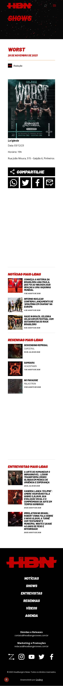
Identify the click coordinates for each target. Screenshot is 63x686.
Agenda (31, 615)
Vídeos (31, 608)
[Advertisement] (31, 235)
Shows (31, 586)
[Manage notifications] (6, 679)
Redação (17, 65)
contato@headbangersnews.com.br (31, 635)
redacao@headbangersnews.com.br (31, 646)
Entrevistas (31, 593)
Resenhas (31, 600)
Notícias (31, 578)
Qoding (39, 679)
